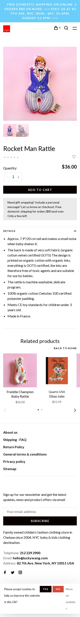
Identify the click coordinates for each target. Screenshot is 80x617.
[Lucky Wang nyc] (6, 483)
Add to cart (40, 190)
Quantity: (10, 168)
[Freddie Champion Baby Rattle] (20, 370)
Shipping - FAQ (14, 439)
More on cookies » (70, 598)
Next (75, 410)
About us (10, 432)
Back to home (65, 348)
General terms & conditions (25, 454)
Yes (45, 589)
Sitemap (9, 469)
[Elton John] (57, 370)
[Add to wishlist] (74, 157)
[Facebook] (5, 572)
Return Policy (13, 447)
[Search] (66, 28)
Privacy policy (14, 461)
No (58, 589)
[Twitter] (12, 572)
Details (9, 230)
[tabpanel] (40, 84)
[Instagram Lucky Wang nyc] (20, 572)
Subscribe (40, 521)
